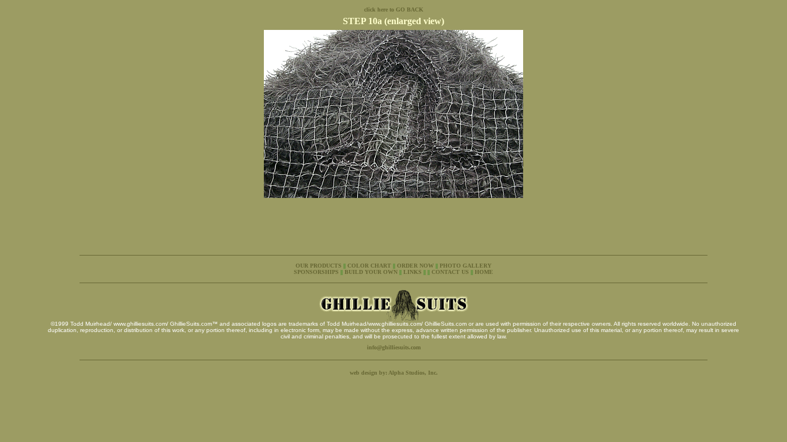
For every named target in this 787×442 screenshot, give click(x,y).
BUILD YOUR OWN (371, 272)
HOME (484, 272)
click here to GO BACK (393, 9)
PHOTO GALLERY (465, 265)
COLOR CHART (369, 265)
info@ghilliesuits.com (394, 347)
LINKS (412, 272)
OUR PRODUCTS (319, 265)
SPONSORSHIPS (317, 272)
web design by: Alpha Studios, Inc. (394, 372)
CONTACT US (450, 272)
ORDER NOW (416, 265)
